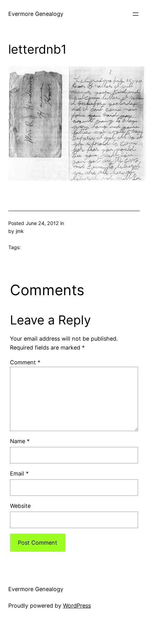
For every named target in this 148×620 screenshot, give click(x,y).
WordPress (77, 605)
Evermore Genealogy (35, 13)
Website (20, 505)
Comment (25, 362)
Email (19, 473)
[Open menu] (135, 14)
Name (20, 441)
